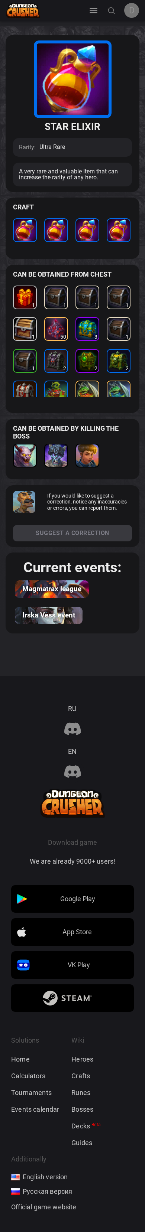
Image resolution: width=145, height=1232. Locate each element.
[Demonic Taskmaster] (25, 455)
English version (45, 1177)
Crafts (80, 1076)
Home (20, 1059)
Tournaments (31, 1092)
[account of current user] (93, 10)
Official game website (44, 1207)
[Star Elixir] (25, 230)
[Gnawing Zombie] (56, 455)
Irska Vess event (48, 615)
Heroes (82, 1059)
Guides (81, 1143)
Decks (86, 1126)
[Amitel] (87, 455)
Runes (80, 1092)
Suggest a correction (72, 533)
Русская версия (47, 1191)
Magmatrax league (51, 588)
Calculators (28, 1076)
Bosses (82, 1109)
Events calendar (35, 1109)
